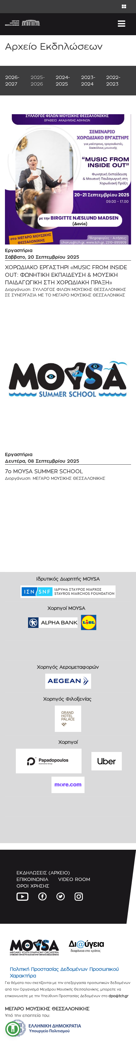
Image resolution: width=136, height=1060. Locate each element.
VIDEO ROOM (74, 879)
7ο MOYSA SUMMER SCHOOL (44, 471)
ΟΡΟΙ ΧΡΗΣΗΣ (33, 885)
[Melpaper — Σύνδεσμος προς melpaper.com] (108, 620)
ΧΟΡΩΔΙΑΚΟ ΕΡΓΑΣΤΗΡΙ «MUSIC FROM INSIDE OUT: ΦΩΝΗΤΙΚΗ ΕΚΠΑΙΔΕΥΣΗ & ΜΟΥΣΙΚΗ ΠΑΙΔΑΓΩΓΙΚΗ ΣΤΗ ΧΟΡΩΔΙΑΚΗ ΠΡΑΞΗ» (66, 275)
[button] (13, 1029)
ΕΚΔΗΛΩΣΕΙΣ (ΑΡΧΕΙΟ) (43, 872)
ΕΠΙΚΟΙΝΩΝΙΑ (32, 879)
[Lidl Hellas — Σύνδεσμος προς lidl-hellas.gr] (79, 620)
